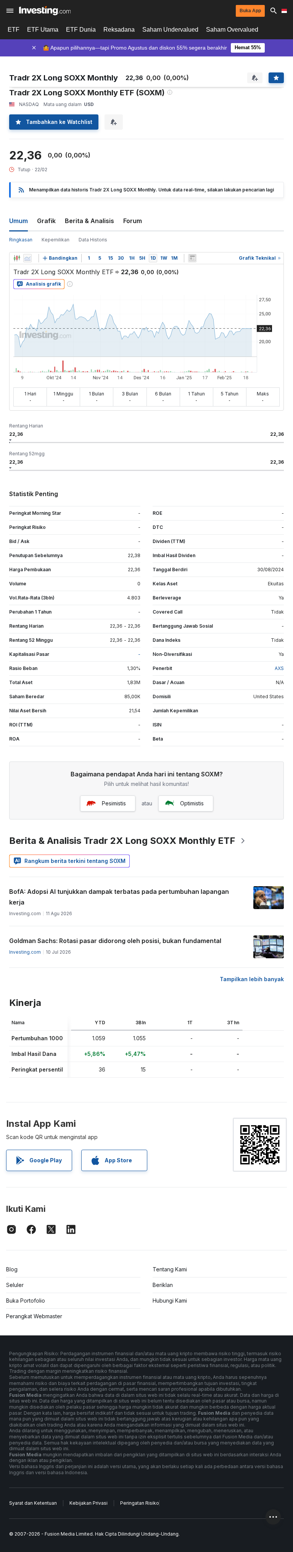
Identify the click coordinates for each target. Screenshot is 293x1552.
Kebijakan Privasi (88, 1503)
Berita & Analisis (89, 221)
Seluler (15, 1285)
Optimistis (192, 803)
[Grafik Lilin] (17, 258)
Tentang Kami (170, 1269)
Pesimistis (114, 803)
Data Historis (93, 240)
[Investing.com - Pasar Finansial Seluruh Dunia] (45, 10)
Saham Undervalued (170, 29)
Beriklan (163, 1285)
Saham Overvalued (232, 29)
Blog (12, 1269)
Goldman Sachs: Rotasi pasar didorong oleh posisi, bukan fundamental (115, 941)
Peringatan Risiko (139, 1503)
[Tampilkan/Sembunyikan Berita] (192, 258)
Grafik (46, 221)
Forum (132, 221)
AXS (279, 668)
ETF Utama (42, 29)
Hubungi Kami (170, 1300)
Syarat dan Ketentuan (33, 1503)
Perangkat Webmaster (34, 1316)
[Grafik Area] (27, 258)
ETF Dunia (81, 29)
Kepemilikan (55, 240)
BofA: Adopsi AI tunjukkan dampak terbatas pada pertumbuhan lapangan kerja (119, 897)
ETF (13, 29)
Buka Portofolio (25, 1300)
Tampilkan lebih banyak (252, 979)
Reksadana (119, 29)
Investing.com (25, 952)
